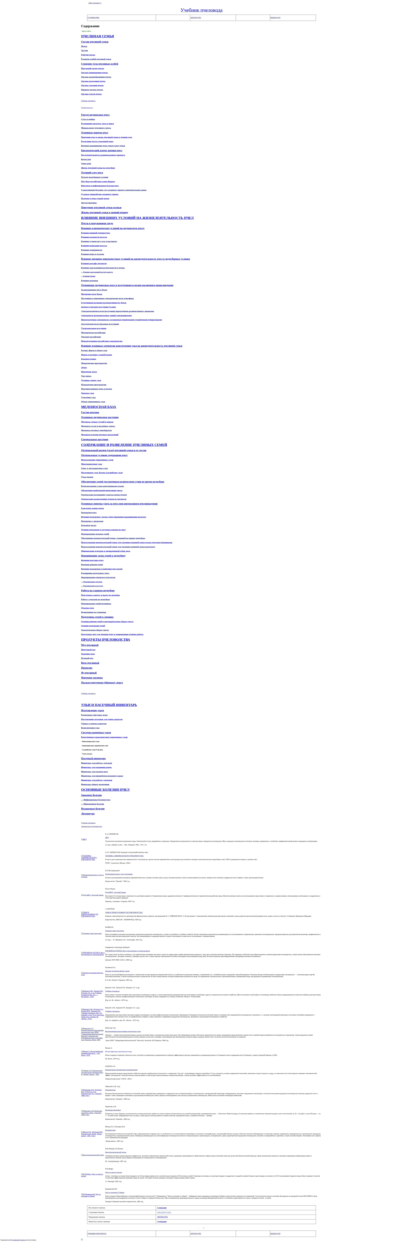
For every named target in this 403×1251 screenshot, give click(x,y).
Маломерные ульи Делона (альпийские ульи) (102, 473)
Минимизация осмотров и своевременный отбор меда (105, 551)
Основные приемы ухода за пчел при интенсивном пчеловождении (119, 503)
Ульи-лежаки (87, 477)
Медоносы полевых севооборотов (96, 430)
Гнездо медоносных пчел (95, 114)
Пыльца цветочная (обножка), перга (102, 682)
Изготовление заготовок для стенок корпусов (102, 719)
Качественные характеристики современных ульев (104, 737)
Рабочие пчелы (88, 55)
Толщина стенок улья (91, 380)
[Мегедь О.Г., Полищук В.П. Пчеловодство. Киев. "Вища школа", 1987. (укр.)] (93, 1136)
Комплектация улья (90, 728)
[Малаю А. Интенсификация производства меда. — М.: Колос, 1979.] (93, 1055)
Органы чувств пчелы (91, 94)
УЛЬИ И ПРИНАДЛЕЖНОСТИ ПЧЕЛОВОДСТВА (124, 912)
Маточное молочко (92, 677)
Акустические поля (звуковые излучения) (100, 324)
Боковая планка (88, 359)
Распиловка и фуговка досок (94, 715)
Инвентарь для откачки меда (94, 772)
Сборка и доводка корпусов (94, 724)
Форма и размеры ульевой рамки (96, 355)
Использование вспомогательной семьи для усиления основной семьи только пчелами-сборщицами (126, 542)
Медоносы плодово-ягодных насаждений (99, 435)
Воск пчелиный (90, 662)
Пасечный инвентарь (93, 758)
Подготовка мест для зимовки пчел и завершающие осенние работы (112, 634)
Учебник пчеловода (88, 101)
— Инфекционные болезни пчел (95, 800)
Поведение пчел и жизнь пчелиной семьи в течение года (106, 137)
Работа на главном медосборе (98, 590)
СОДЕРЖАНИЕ (93, 18)
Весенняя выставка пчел (92, 560)
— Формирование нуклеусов (92, 586)
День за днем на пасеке (113, 1172)
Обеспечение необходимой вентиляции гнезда (101, 490)
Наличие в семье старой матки (95, 198)
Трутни (84, 50)
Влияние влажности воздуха (94, 237)
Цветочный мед (88, 650)
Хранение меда (88, 654)
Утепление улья (88, 397)
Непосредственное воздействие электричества (101, 341)
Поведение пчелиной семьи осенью (101, 207)
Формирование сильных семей (95, 534)
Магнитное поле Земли (91, 294)
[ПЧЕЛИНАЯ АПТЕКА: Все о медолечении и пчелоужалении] (93, 954)
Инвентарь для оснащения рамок (96, 767)
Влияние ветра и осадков (92, 254)
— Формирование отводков (91, 582)
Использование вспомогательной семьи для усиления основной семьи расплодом (118, 547)
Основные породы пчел (94, 132)
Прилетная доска (89, 372)
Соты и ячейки (88, 119)
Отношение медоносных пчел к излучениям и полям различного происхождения (127, 285)
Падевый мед (87, 658)
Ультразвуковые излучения (93, 328)
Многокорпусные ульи (91, 464)
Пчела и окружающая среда (97, 223)
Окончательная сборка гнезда (95, 630)
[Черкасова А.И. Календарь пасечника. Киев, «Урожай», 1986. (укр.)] (93, 1115)
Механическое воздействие (93, 333)
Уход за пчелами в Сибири (114, 1192)
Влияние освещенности (91, 250)
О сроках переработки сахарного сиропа (99, 194)
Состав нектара (90, 412)
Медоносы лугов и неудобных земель (98, 426)
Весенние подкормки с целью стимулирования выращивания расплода (113, 517)
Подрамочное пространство (93, 385)
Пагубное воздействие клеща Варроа (98, 181)
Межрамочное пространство (94, 363)
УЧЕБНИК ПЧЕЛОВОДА (97, 1234)
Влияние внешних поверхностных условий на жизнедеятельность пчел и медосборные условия (135, 258)
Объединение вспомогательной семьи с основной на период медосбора (113, 538)
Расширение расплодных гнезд (95, 573)
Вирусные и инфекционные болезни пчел (100, 186)
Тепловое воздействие (91, 337)
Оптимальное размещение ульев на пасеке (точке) (104, 495)
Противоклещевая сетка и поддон (96, 389)
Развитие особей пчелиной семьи (96, 59)
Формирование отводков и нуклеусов (98, 577)
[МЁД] (84, 839)
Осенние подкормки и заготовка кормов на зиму (103, 530)
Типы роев (86, 163)
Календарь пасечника (113, 1110)
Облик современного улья (93, 402)
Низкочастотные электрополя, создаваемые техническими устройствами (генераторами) (121, 320)
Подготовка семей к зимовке (97, 617)
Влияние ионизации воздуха (94, 246)
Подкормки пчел (89, 512)
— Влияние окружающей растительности (97, 272)
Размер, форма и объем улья (94, 350)
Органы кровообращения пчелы (96, 77)
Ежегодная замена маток (92, 508)
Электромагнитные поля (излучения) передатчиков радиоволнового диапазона (117, 311)
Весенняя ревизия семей (92, 565)
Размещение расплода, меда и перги (97, 123)
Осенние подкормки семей (93, 626)
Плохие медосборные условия (94, 177)
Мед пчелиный (89, 645)
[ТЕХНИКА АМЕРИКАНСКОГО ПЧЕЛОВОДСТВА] (93, 859)
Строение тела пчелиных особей (99, 63)
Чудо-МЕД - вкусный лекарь (115, 892)
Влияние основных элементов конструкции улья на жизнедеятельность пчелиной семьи (131, 345)
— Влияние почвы (88, 276)
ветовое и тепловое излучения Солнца (98, 307)
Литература (88, 813)
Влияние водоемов (89, 281)
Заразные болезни (91, 795)
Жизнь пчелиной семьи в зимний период (104, 212)
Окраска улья (87, 393)
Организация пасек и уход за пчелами (118, 874)
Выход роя (86, 159)
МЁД (107, 838)
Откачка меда (87, 608)
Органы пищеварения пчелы (94, 73)
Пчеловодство (110, 1090)
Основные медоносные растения (99, 417)
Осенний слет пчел (92, 172)
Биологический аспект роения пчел (101, 150)
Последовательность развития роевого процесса (103, 155)
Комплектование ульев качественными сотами (102, 486)
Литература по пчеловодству (91, 826)
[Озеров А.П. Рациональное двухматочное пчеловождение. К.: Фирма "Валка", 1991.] (93, 1074)
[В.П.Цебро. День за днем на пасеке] (93, 1176)
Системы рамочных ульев (96, 732)
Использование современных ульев (97, 460)
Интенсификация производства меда (118, 1051)
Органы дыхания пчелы (92, 85)
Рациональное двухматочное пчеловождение (121, 1070)
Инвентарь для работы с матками (96, 780)
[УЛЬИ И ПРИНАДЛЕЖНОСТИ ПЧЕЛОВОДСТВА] (93, 916)
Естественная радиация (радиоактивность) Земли (103, 303)
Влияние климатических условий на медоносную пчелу (113, 228)
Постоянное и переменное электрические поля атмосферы (107, 298)
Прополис (86, 667)
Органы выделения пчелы (93, 81)
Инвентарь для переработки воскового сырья (102, 776)
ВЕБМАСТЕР (275, 18)
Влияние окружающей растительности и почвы (103, 268)
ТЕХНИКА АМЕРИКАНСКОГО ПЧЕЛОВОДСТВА (124, 856)
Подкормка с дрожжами (92, 521)
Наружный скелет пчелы (92, 68)
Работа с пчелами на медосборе (95, 599)
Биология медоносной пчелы (115, 1152)
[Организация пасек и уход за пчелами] (93, 877)
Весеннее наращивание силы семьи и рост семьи (103, 146)
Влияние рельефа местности (94, 263)
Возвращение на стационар (93, 612)
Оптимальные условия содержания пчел (104, 455)
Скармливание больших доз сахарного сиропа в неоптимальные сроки (113, 190)
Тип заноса (86, 376)
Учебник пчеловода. (112, 1011)
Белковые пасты (88, 525)
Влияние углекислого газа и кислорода (99, 241)
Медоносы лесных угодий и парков (97, 422)
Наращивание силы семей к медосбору (103, 555)
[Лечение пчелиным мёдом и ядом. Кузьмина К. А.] (93, 975)
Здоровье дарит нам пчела (114, 931)
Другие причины (89, 203)
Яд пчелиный (89, 672)
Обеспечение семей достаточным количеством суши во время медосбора (122, 481)
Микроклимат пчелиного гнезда (96, 128)
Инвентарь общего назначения (95, 784)
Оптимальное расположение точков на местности (103, 499)
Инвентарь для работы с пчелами (96, 763)
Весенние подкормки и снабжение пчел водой (101, 569)
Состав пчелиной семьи (94, 41)
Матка (84, 46)
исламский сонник (18, 1240)
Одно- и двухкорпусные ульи (94, 468)
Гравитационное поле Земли (94, 290)
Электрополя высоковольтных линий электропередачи (106, 315)
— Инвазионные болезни (92, 804)
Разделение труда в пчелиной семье (97, 141)
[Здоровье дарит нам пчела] (91, 933)
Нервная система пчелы (92, 90)
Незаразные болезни (93, 808)
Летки (84, 367)
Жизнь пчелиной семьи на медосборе (98, 168)
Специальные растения (94, 439)
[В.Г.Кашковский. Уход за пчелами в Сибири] (93, 1196)
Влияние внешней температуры (95, 233)
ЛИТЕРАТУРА (195, 18)
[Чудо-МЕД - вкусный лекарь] (92, 895)
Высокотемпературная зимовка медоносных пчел (123, 1031)
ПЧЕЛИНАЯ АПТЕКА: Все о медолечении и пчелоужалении (127, 951)
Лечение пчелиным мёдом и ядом (117, 971)
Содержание (162, 1208)
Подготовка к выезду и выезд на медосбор (100, 595)
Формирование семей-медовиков (96, 604)
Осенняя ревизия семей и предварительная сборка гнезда (107, 621)
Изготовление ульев (92, 710)
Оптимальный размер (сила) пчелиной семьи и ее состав (113, 450)
